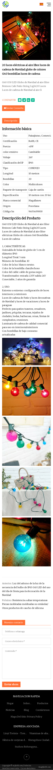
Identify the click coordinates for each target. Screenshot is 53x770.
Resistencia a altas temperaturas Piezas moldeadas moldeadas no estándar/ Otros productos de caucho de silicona (25, 604)
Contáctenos (43, 710)
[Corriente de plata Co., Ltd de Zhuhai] (5, 4)
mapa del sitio (18, 716)
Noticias (10, 710)
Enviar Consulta (14, 108)
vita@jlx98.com (44, 767)
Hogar (10, 703)
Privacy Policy (34, 716)
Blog (26, 710)
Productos (42, 703)
